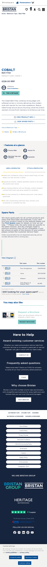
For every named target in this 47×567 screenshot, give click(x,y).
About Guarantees (12, 88)
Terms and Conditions (23, 439)
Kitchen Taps (25, 412)
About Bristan (23, 426)
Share (6, 132)
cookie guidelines (11, 552)
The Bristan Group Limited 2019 (23, 518)
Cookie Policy (23, 430)
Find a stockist (23, 462)
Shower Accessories (32, 416)
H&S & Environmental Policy (23, 444)
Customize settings (24, 563)
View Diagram (7, 258)
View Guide (25, 294)
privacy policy (24, 552)
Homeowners (25, 2)
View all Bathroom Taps (9, 127)
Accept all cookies (15, 557)
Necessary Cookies (31, 557)
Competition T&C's (23, 466)
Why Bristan (23, 399)
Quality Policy (23, 457)
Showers (35, 412)
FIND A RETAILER (11, 93)
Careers (23, 453)
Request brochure (27, 322)
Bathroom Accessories (15, 416)
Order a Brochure (19, 132)
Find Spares (10, 223)
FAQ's (23, 377)
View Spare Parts (25, 121)
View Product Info (24, 117)
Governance (23, 448)
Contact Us (23, 355)
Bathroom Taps (13, 412)
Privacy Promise (23, 435)
